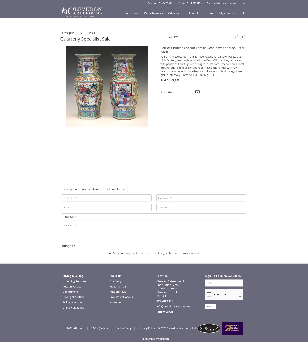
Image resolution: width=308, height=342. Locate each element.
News (211, 13)
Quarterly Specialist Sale (85, 39)
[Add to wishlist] (242, 37)
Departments (71, 291)
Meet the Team (119, 286)
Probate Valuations (121, 297)
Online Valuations (73, 307)
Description (70, 189)
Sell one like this (115, 189)
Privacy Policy (147, 328)
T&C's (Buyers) (76, 328)
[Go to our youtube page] (173, 317)
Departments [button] (153, 13)
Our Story (115, 281)
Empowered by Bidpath (155, 339)
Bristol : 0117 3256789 (190, 3)
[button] (243, 13)
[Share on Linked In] (185, 92)
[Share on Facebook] (178, 92)
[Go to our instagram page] (191, 92)
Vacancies (115, 302)
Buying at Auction (73, 297)
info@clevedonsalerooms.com (174, 306)
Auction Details (91, 189)
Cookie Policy (123, 328)
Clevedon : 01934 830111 (160, 3)
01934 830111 (164, 301)
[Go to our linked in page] (166, 317)
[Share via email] (198, 92)
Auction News (118, 291)
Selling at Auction (73, 302)
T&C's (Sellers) (100, 328)
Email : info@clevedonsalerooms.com (225, 3)
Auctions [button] (132, 13)
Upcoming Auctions (74, 281)
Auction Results (72, 286)
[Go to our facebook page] (159, 317)
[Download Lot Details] (235, 37)
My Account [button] (227, 13)
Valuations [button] (175, 13)
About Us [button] (195, 13)
